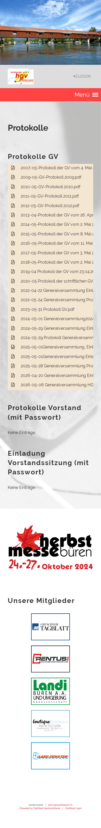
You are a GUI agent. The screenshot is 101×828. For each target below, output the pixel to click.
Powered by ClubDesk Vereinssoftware (40, 808)
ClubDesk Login (73, 808)
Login (84, 76)
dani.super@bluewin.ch (60, 804)
